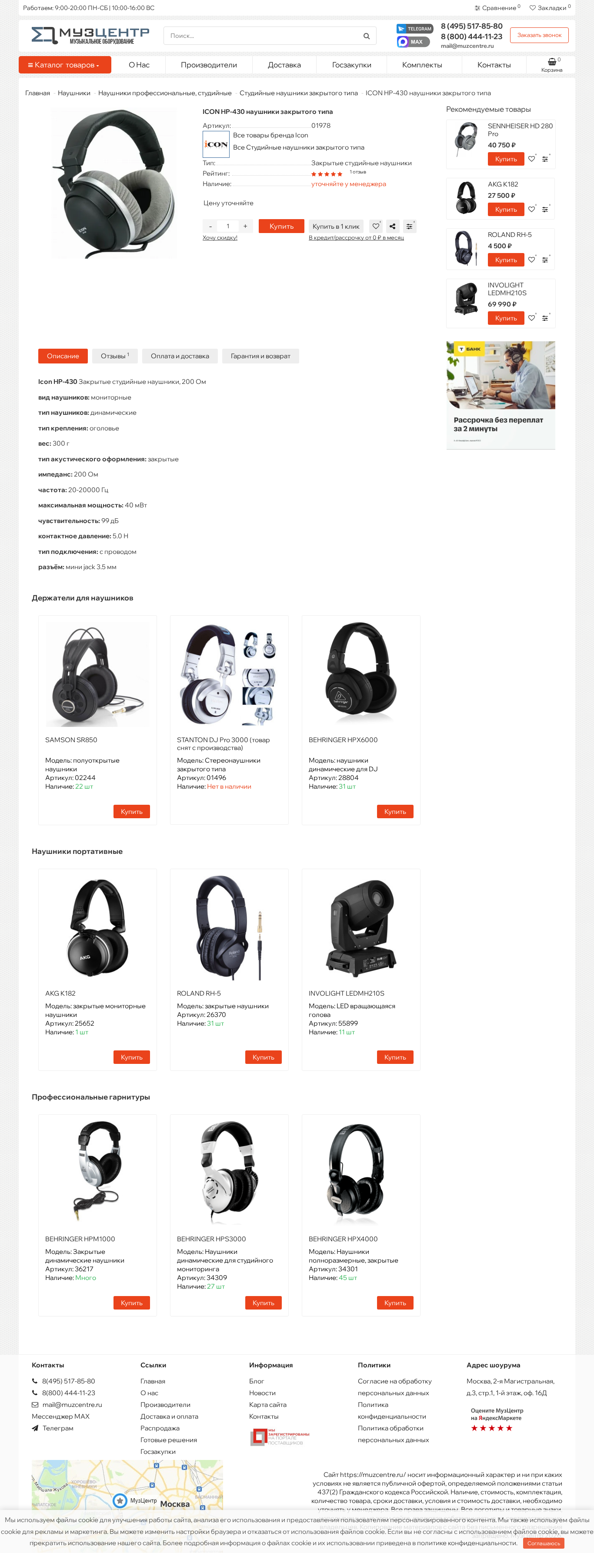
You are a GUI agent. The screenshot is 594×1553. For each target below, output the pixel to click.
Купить (282, 226)
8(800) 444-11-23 (68, 1393)
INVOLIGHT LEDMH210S (346, 993)
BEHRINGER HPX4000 (343, 1239)
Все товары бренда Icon (270, 135)
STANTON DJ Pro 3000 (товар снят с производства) (223, 744)
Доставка (284, 64)
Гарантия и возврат (260, 356)
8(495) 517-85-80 (68, 1381)
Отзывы (115, 355)
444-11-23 (472, 36)
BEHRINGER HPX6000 (343, 740)
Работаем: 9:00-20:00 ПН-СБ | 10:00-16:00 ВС (88, 8)
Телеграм (57, 1428)
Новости (262, 1393)
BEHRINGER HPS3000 (211, 1239)
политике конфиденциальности (466, 1543)
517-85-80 (472, 25)
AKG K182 (60, 993)
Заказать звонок (539, 34)
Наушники (74, 93)
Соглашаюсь (543, 1543)
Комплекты (422, 64)
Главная (37, 93)
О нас (149, 1393)
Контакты (494, 64)
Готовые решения (168, 1440)
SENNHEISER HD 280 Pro (520, 130)
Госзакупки (351, 64)
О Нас (139, 64)
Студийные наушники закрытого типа (299, 93)
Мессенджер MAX (61, 1416)
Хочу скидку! (220, 237)
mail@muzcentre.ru (467, 45)
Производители (209, 64)
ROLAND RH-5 (199, 993)
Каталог (64, 64)
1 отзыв (358, 172)
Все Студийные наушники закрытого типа (298, 147)
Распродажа (160, 1428)
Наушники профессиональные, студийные (165, 93)
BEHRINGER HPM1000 (80, 1239)
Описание (63, 356)
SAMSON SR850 (71, 740)
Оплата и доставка (180, 356)
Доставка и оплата (169, 1416)
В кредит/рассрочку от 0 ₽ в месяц (356, 237)
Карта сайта (268, 1404)
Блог (256, 1381)
